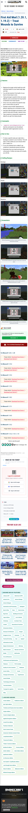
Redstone (21, 667)
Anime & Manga (18, 599)
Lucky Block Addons (8, 736)
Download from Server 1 (18, 357)
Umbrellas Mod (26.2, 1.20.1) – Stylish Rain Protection (7, 573)
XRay (4, 692)
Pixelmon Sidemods (8, 725)
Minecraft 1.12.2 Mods (8, 516)
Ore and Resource (7, 656)
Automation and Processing (9, 606)
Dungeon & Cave (7, 635)
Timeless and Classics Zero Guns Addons (13, 707)
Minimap (21, 646)
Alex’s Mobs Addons (19, 751)
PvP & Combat (17, 664)
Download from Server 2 (10, 359)
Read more (15, 807)
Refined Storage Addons (9, 772)
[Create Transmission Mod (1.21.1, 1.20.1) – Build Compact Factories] (20, 549)
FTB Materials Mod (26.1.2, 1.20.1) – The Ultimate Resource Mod (7, 557)
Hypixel (22, 638)
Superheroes (21, 674)
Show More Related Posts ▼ (14, 580)
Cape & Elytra (6, 617)
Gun (16, 638)
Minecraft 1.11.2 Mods (8, 513)
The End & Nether (7, 685)
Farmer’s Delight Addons (9, 715)
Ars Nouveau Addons (8, 758)
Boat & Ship (6, 610)
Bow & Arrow (21, 610)
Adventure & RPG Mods (9, 505)
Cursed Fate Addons (8, 722)
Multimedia (17, 653)
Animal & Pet (6, 599)
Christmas (5, 621)
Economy (17, 635)
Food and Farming (7, 638)
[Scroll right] (26, 41)
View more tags (14, 519)
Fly (23, 635)
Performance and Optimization (10, 660)
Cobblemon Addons (19, 700)
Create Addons (6, 700)
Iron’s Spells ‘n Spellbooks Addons (11, 761)
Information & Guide (8, 642)
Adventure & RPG (19, 595)
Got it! (6, 810)
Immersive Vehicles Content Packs (11, 733)
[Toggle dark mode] (5, 2)
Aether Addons (6, 751)
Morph (4, 653)
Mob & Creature (7, 649)
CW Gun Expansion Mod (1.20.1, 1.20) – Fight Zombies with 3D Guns (7, 541)
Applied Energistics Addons (9, 718)
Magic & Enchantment (8, 646)
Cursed (5, 624)
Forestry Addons (20, 747)
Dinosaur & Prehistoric (8, 631)
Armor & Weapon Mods (9, 508)
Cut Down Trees (18, 621)
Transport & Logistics (8, 689)
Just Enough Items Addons (9, 765)
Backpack (22, 606)
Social (18, 671)
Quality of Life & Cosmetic (9, 667)
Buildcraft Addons (7, 747)
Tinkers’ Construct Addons (9, 743)
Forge (18, 32)
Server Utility (6, 671)
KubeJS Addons (7, 768)
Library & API (6, 595)
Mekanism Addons (19, 768)
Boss (13, 610)
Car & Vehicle (19, 617)
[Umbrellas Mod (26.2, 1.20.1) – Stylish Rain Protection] (7, 565)
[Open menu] (2, 2)
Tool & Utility (21, 689)
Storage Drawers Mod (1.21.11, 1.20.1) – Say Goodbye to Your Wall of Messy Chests (20, 573)
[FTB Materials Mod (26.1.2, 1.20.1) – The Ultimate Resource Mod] (7, 549)
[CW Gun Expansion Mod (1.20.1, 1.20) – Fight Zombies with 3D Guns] (7, 533)
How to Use (21, 41)
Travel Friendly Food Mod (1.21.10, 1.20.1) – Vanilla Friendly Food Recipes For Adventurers (20, 541)
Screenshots (12, 41)
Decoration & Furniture (17, 624)
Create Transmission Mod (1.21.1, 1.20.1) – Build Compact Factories (20, 557)
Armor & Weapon (7, 603)
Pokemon (5, 664)
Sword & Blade (6, 678)
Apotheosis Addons (7, 754)
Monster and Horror (19, 649)
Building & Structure (18, 613)
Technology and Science (9, 681)
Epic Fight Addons (7, 704)
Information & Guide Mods (9, 510)
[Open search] (26, 2)
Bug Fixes (5, 613)
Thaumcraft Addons (8, 740)
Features (4, 41)
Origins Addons (7, 711)
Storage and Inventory (8, 674)
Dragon (21, 631)
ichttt (6, 32)
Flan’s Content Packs (8, 729)
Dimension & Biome (8, 628)
